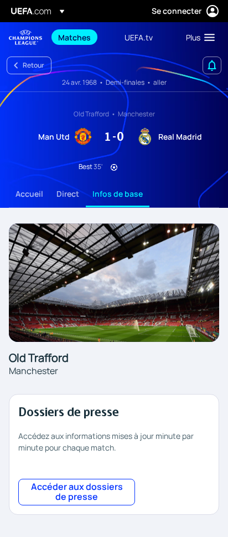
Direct (67, 194)
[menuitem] (82, 37)
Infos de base (117, 194)
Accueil (29, 194)
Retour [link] (33, 65)
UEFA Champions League (25, 37)
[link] (74, 37)
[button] (198, 37)
